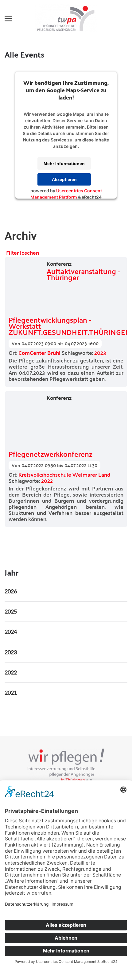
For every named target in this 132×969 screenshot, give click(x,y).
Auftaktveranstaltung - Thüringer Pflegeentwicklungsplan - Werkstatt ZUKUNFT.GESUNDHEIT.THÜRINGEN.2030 (66, 301)
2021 (11, 692)
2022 (47, 480)
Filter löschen (22, 252)
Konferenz (59, 264)
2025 (11, 611)
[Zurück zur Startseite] (66, 18)
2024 (11, 631)
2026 (11, 591)
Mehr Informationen (64, 163)
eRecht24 (92, 197)
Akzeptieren (64, 179)
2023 (100, 352)
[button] (8, 18)
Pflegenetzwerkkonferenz (50, 452)
